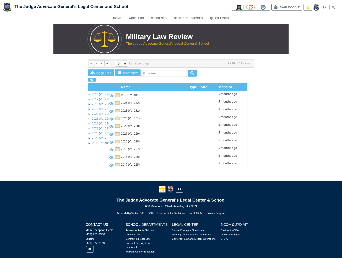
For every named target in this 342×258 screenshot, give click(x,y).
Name (125, 87)
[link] (251, 7)
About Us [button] (136, 18)
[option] (177, 96)
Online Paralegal (230, 234)
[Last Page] (107, 63)
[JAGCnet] (316, 7)
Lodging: (90, 238)
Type (193, 87)
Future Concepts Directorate (188, 230)
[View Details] (111, 95)
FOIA (151, 213)
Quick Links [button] (219, 18)
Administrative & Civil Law (140, 230)
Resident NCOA (230, 230)
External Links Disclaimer (171, 213)
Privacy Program (216, 213)
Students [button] (159, 18)
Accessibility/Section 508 (130, 213)
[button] (162, 189)
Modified (225, 87)
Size (204, 87)
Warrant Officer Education (140, 251)
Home (117, 18)
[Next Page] (102, 63)
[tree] (98, 118)
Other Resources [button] (188, 18)
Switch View (129, 73)
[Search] (192, 73)
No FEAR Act (196, 213)
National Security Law (138, 243)
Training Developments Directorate (191, 234)
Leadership (132, 247)
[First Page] (91, 63)
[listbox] (121, 64)
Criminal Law (133, 234)
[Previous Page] (96, 63)
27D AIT (225, 238)
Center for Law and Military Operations (194, 238)
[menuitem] (117, 18)
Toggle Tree (103, 73)
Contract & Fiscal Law (138, 238)
